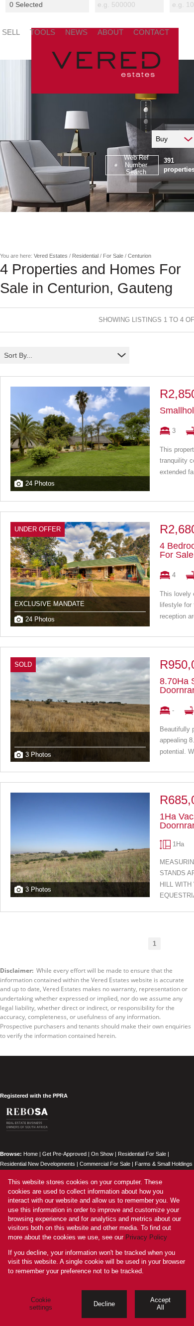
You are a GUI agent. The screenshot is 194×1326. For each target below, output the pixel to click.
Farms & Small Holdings (164, 1164)
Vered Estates (51, 256)
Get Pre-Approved (64, 1154)
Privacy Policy (146, 1237)
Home (30, 1154)
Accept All (160, 1303)
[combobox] (48, 4)
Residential (85, 256)
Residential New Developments (37, 1164)
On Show (102, 1154)
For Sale (113, 256)
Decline (104, 1304)
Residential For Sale (142, 1154)
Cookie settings (40, 1303)
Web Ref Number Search (136, 165)
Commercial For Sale (105, 1164)
